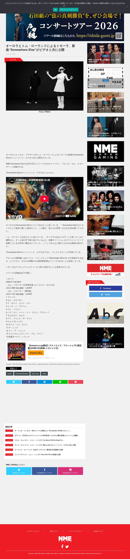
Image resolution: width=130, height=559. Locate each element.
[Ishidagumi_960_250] (65, 25)
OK (55, 10)
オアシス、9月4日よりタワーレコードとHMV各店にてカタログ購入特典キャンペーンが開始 (46, 435)
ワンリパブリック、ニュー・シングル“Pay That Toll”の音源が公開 (37, 454)
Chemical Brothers (21, 373)
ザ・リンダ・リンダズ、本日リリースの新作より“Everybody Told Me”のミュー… (43, 430)
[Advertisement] (44, 133)
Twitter (106, 294)
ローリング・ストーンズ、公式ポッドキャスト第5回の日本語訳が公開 (39, 449)
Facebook (106, 288)
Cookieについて (98, 531)
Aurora (9, 373)
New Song (35, 373)
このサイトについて (33, 531)
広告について (54, 531)
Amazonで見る (36, 352)
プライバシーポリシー (76, 531)
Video (44, 373)
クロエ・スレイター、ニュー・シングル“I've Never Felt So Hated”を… (39, 440)
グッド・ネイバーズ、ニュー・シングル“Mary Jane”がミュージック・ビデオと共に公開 (45, 445)
